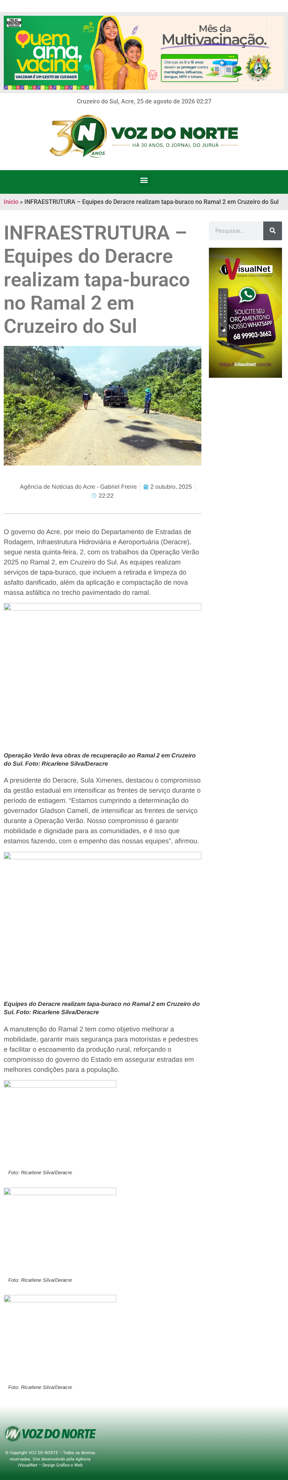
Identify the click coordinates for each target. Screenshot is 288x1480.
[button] (144, 180)
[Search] (272, 230)
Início (11, 201)
